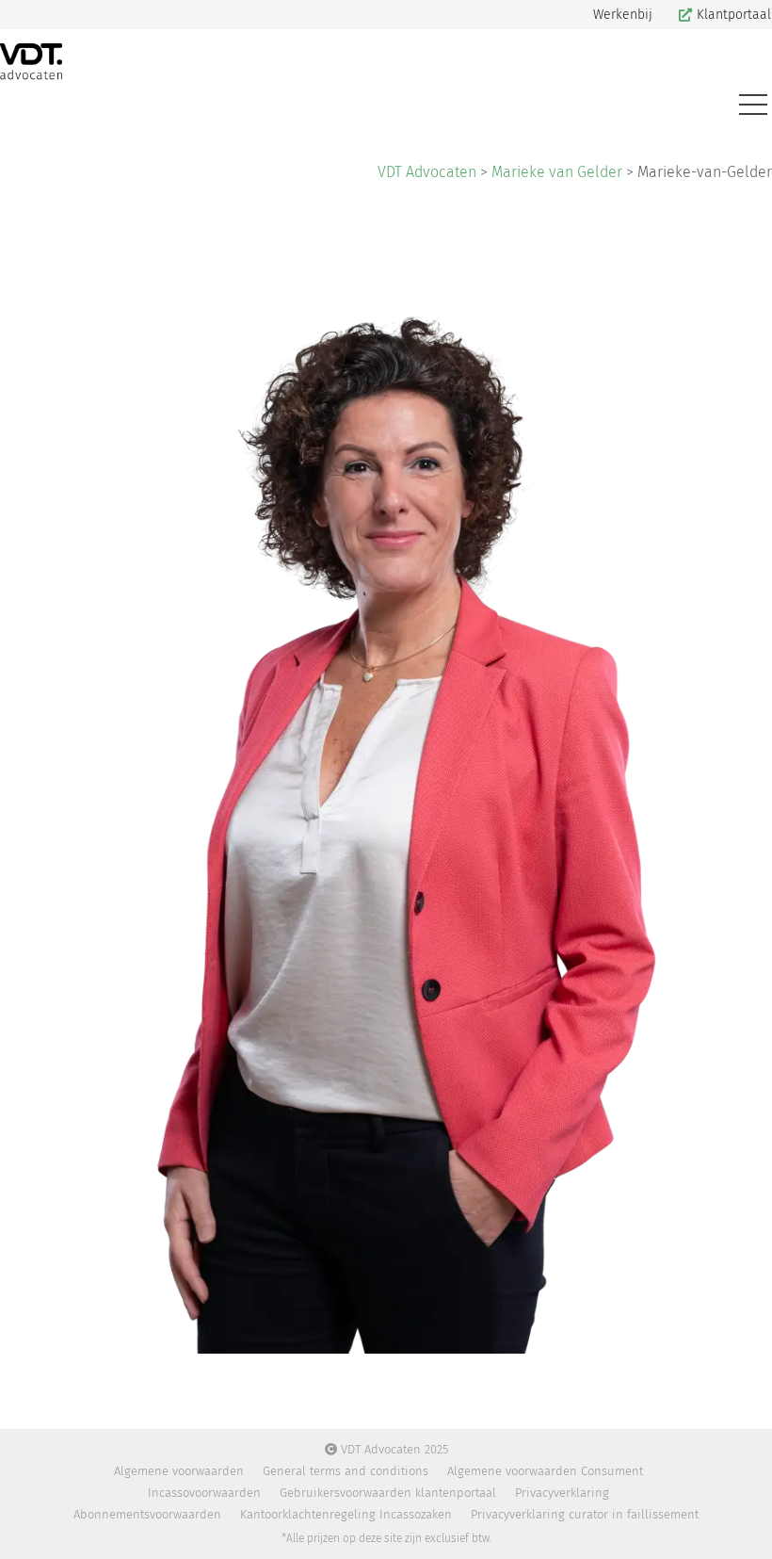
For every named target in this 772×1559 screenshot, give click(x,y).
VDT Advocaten (427, 172)
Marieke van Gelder (556, 172)
